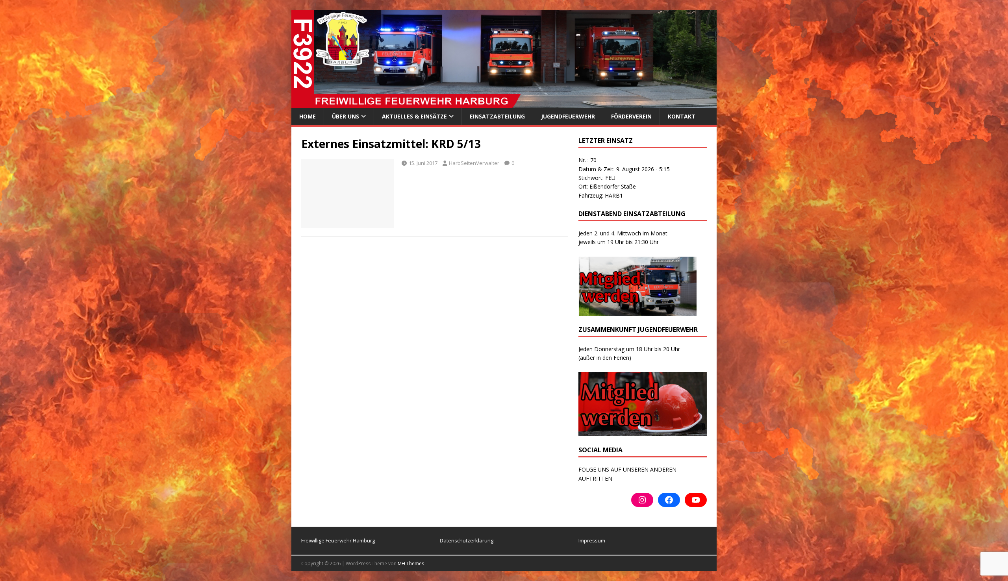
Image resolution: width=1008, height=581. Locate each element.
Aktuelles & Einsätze (414, 116)
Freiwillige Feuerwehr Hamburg (338, 540)
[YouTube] (696, 500)
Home (307, 116)
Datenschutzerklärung (466, 540)
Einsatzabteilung (497, 116)
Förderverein (631, 116)
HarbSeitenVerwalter (474, 163)
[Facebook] (669, 500)
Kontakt (681, 116)
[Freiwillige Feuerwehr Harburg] (504, 103)
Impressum (591, 540)
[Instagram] (642, 500)
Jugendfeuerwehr (568, 116)
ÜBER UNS (345, 116)
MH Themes (411, 563)
